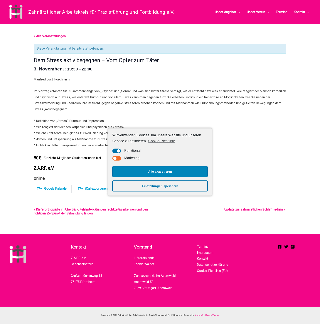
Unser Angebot (225, 12)
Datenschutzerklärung (212, 265)
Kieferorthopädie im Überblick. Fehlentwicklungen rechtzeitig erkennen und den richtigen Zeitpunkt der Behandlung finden (91, 211)
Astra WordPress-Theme (207, 315)
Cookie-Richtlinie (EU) (212, 271)
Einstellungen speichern (160, 186)
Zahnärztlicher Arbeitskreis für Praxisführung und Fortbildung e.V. (101, 12)
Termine (281, 12)
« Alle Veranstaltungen (50, 36)
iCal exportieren (96, 188)
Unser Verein (256, 12)
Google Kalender (56, 188)
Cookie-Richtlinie (161, 141)
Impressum (205, 253)
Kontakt (299, 12)
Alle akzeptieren (160, 171)
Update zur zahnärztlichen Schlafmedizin (254, 209)
